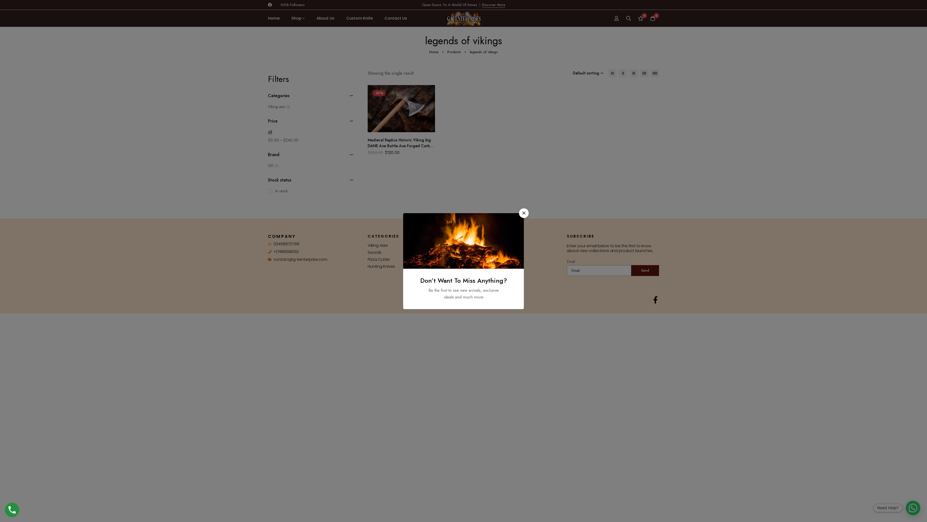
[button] (524, 213)
